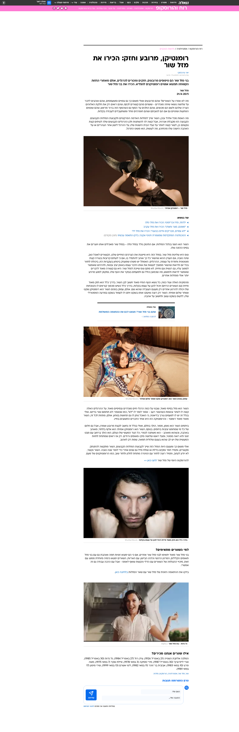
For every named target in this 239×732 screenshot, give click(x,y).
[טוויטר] (58, 8)
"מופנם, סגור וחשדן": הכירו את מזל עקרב (164, 227)
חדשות (173, 3)
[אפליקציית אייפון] (62, 8)
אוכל (121, 3)
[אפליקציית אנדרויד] (65, 8)
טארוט (129, 8)
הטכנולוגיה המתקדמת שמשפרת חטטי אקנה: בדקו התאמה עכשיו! (152, 235)
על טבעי (111, 8)
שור (187, 674)
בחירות (154, 3)
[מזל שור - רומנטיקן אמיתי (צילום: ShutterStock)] (136, 173)
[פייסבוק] (54, 8)
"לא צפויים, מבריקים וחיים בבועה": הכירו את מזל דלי (159, 231)
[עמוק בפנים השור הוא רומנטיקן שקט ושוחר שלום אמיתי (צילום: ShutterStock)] (136, 364)
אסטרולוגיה (139, 8)
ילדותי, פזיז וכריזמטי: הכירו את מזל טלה (165, 222)
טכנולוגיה (93, 3)
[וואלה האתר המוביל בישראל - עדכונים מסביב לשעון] (184, 2)
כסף (129, 3)
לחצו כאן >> (150, 460)
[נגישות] (4, 3)
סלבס (136, 3)
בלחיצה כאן (121, 572)
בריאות (113, 3)
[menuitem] (171, 2)
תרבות (145, 3)
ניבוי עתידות (101, 8)
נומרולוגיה (121, 8)
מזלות (156, 674)
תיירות (103, 3)
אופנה (83, 3)
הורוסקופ (149, 8)
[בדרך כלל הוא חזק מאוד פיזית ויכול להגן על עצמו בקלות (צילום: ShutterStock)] (136, 505)
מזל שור (181, 674)
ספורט (164, 3)
